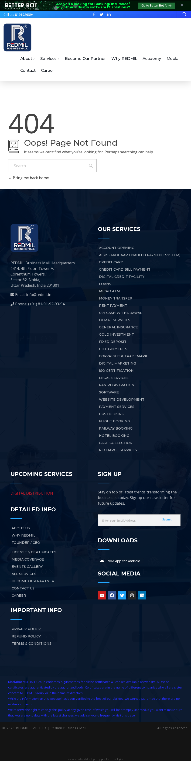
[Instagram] (132, 595)
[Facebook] (112, 595)
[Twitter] (122, 595)
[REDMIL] (17, 38)
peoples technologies (112, 759)
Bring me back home (30, 177)
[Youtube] (102, 595)
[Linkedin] (142, 595)
